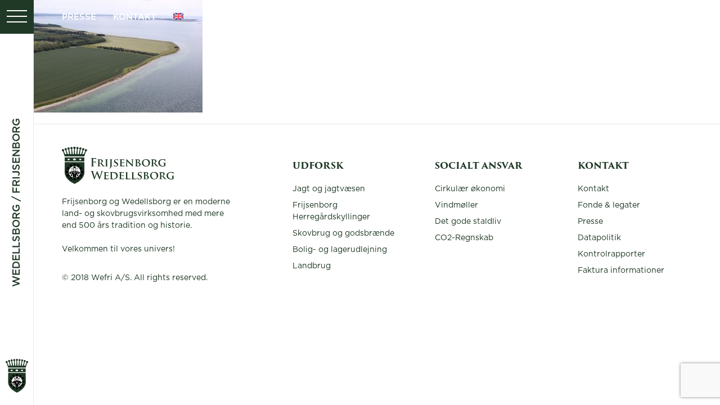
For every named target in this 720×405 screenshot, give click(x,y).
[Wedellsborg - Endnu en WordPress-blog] (118, 181)
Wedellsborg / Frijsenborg (17, 202)
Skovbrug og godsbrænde (343, 233)
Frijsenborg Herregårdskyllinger (331, 211)
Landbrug (311, 266)
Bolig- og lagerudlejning (339, 250)
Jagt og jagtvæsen (328, 189)
